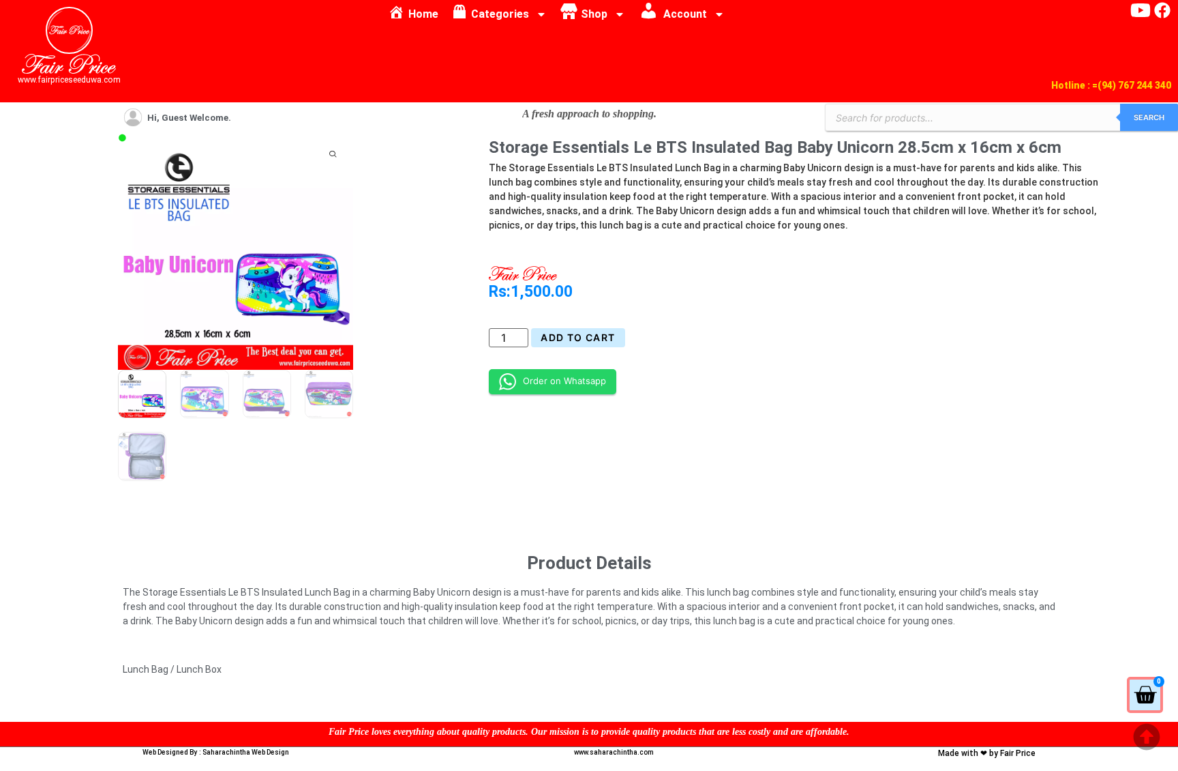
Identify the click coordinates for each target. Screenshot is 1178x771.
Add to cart (578, 337)
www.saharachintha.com (614, 752)
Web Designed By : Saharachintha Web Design (215, 752)
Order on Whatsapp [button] (564, 380)
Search (1149, 117)
